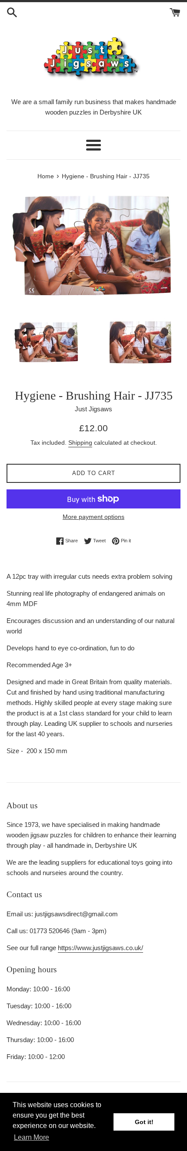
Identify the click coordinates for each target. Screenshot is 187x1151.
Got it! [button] (144, 1121)
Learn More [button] (31, 1137)
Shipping (80, 442)
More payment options (93, 516)
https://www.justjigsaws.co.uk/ (100, 947)
